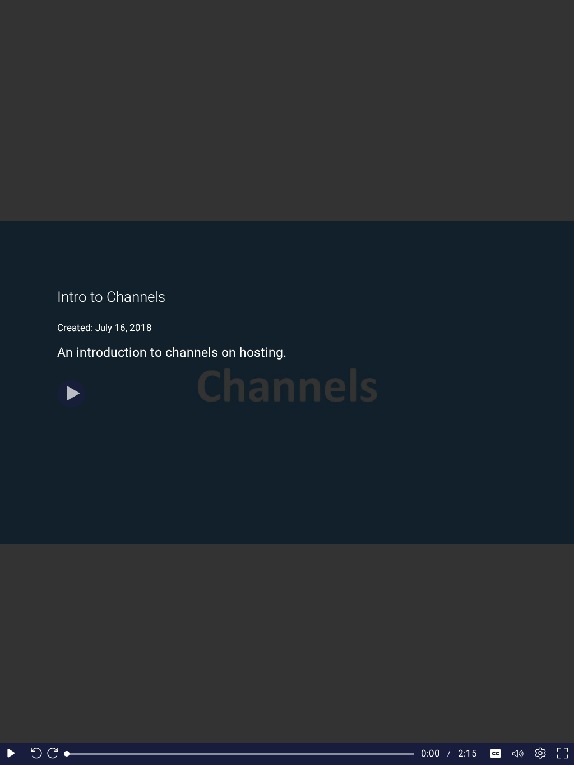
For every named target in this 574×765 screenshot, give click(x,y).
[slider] (240, 754)
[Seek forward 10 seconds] (55, 754)
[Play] (71, 394)
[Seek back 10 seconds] (33, 754)
